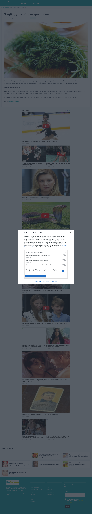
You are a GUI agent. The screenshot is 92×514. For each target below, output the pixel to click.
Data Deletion (38, 281)
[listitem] (46, 252)
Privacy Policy (54, 281)
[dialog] (46, 257)
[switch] (64, 255)
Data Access (46, 281)
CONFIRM (35, 276)
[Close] (71, 233)
